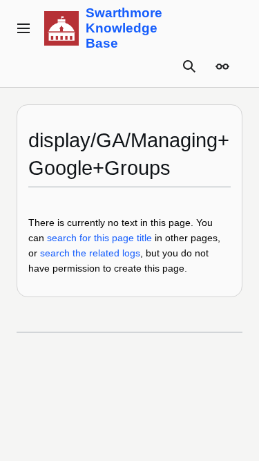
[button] (23, 28)
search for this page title (99, 237)
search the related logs (90, 252)
